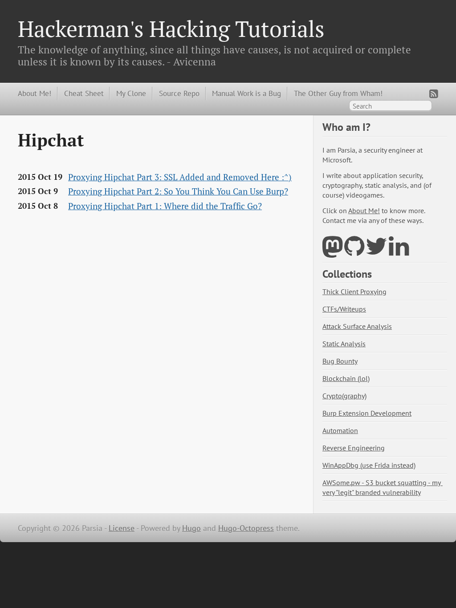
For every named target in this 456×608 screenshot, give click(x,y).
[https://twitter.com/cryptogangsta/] (376, 252)
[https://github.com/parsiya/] (354, 252)
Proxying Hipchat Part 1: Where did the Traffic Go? (165, 206)
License (121, 528)
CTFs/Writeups (344, 308)
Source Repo (179, 93)
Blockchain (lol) (346, 378)
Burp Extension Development (366, 413)
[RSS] (433, 93)
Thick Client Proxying (354, 291)
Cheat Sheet (84, 93)
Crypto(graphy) (344, 395)
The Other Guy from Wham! (338, 93)
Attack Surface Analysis (357, 326)
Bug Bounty (340, 361)
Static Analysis (344, 343)
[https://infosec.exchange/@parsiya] (332, 252)
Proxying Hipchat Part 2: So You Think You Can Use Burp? (178, 191)
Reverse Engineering (353, 447)
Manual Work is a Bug (246, 93)
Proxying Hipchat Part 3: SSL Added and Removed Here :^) (180, 177)
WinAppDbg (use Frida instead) (368, 465)
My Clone (131, 93)
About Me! (34, 93)
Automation (340, 430)
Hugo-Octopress (246, 528)
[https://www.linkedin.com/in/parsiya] (399, 252)
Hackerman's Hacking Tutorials (171, 28)
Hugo (191, 528)
